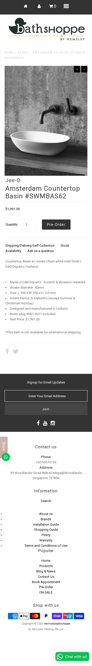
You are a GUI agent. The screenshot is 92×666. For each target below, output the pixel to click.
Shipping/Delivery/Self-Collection (29, 245)
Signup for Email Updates (46, 382)
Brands (46, 519)
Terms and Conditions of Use (46, 545)
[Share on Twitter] (16, 352)
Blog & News (45, 571)
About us (46, 514)
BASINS (23, 52)
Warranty (45, 540)
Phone (46, 457)
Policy (46, 535)
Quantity (11, 224)
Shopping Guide (46, 529)
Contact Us (46, 577)
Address (46, 467)
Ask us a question (40, 251)
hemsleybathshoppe (57, 623)
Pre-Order (46, 587)
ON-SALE (46, 592)
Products (46, 566)
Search (46, 501)
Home (9, 52)
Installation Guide (46, 524)
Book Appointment (46, 582)
